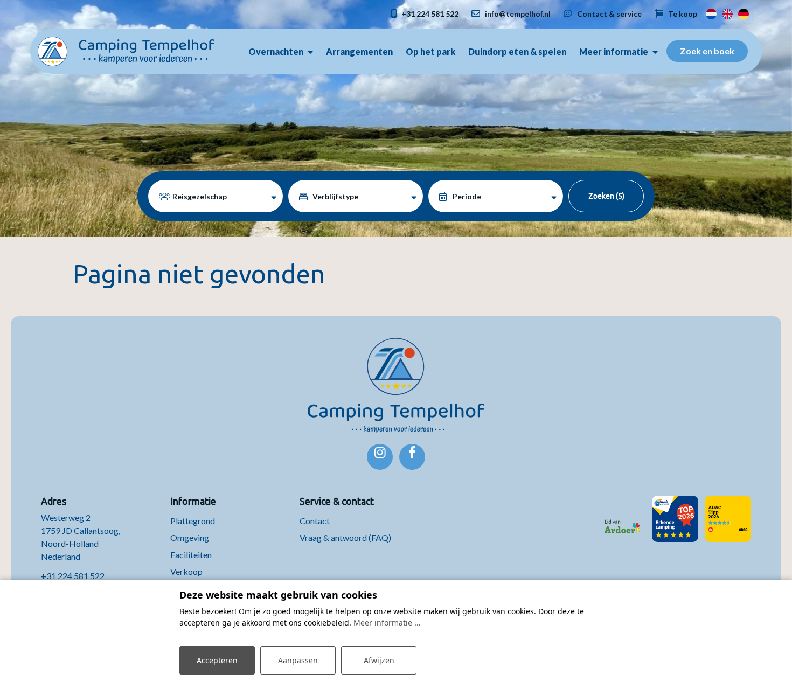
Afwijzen (379, 660)
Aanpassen (298, 660)
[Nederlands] (711, 13)
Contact (315, 521)
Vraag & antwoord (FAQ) (345, 537)
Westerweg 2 (66, 517)
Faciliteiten (191, 555)
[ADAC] (728, 519)
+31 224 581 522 (73, 576)
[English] (727, 13)
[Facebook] (412, 457)
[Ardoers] (622, 519)
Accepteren (217, 660)
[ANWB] (675, 519)
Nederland (60, 556)
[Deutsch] (743, 13)
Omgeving (189, 537)
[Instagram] (380, 457)
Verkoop (186, 571)
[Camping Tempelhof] (126, 50)
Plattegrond (192, 521)
